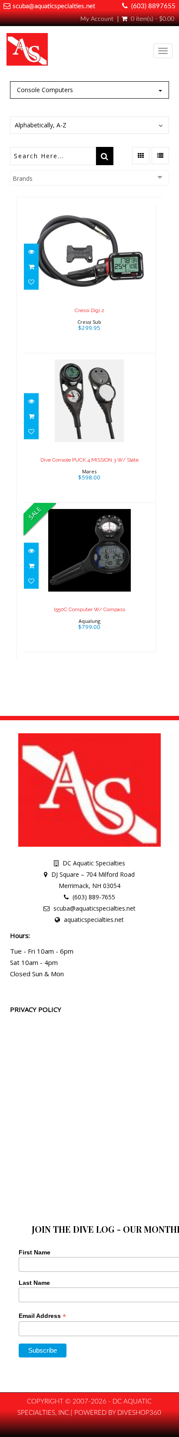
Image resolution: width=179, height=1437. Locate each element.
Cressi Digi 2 (89, 310)
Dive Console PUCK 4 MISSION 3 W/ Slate (89, 460)
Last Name (34, 1282)
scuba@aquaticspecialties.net (54, 6)
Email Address (42, 1316)
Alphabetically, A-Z (40, 125)
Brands (23, 178)
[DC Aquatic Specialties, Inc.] (27, 51)
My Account (96, 19)
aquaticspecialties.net (94, 919)
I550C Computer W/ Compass (89, 609)
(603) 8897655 (153, 6)
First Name (34, 1252)
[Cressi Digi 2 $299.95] (89, 277)
